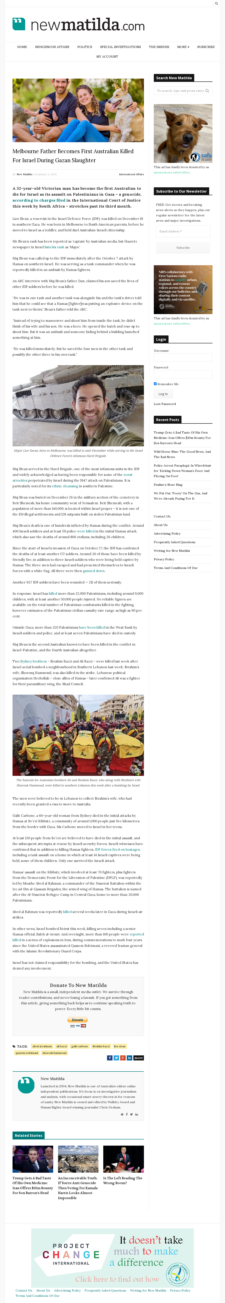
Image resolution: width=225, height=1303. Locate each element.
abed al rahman (42, 1046)
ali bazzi (61, 1046)
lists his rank (54, 247)
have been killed (92, 627)
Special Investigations (120, 47)
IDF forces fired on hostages (117, 849)
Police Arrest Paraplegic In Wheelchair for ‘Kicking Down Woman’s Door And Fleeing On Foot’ (182, 471)
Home (22, 47)
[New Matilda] (78, 25)
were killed (85, 531)
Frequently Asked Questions (174, 542)
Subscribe (206, 47)
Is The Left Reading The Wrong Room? (122, 1180)
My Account (107, 57)
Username (161, 351)
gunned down (94, 571)
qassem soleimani (27, 1053)
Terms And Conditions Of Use (176, 568)
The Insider (159, 47)
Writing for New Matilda (172, 551)
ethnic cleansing (65, 486)
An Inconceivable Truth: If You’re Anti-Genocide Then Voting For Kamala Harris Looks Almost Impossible (78, 1188)
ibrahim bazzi (101, 1046)
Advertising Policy (167, 534)
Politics (84, 47)
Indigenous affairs (52, 47)
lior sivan (119, 1046)
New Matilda (24, 174)
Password (161, 367)
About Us (161, 525)
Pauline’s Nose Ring (168, 485)
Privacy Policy (164, 559)
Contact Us (162, 516)
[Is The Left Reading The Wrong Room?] (123, 1159)
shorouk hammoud (54, 1053)
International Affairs (131, 174)
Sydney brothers (33, 661)
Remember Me (168, 384)
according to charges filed (39, 200)
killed (53, 593)
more (138, 1058)
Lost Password (165, 404)
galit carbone (79, 1046)
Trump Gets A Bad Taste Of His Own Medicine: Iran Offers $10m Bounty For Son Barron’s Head (33, 1185)
